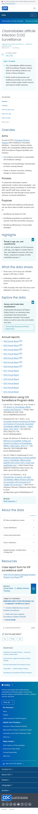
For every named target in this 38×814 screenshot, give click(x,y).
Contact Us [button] (6, 769)
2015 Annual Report (11, 379)
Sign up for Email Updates (14, 763)
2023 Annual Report (11, 345)
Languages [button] (6, 785)
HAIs (4, 15)
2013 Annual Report (11, 387)
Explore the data (6, 114)
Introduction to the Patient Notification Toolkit (17, 733)
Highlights (5, 105)
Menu (32, 15)
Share (33, 628)
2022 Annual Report (11, 350)
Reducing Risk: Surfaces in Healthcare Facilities (17, 730)
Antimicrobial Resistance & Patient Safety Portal (17, 328)
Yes (5, 639)
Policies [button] (5, 780)
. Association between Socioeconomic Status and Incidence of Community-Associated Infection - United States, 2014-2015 (19, 424)
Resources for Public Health (11, 749)
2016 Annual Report (11, 375)
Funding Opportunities (10, 752)
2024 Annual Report (11, 341)
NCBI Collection (9, 501)
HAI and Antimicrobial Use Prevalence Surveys (17, 664)
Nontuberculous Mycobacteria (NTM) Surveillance (18, 673)
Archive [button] (5, 790)
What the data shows (8, 110)
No (20, 639)
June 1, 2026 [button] (9, 55)
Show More (5, 122)
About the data (6, 118)
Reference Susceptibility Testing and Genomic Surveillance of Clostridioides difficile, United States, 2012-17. (17, 443)
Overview (4, 101)
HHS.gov (4, 809)
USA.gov (12, 809)
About (5, 711)
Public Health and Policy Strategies (12, 21)
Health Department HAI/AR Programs (14, 718)
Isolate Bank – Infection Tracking (16, 669)
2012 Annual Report (11, 392)
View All (6, 702)
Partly (13, 639)
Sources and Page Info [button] (12, 628)
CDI (5, 157)
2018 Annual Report (11, 366)
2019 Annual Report (11, 362)
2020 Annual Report (11, 358)
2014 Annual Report (11, 383)
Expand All (33, 515)
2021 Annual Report (11, 354)
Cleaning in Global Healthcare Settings (15, 726)
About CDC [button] (6, 774)
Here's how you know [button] (8, 3)
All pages (16, 48)
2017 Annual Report (11, 371)
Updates (5, 715)
